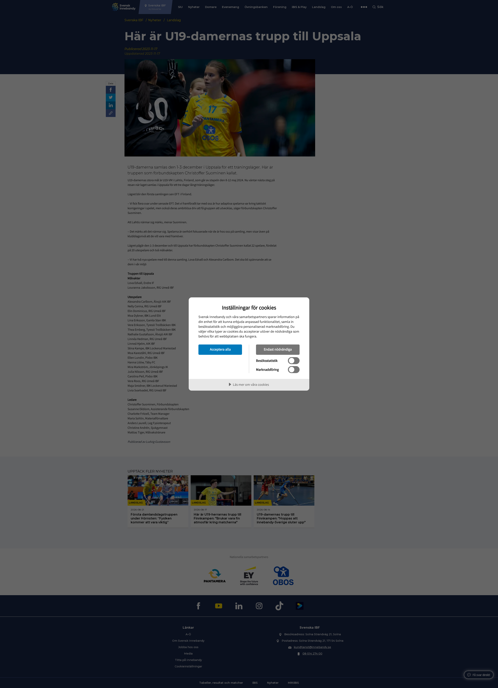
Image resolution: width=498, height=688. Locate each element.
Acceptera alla (220, 349)
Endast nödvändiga (278, 349)
